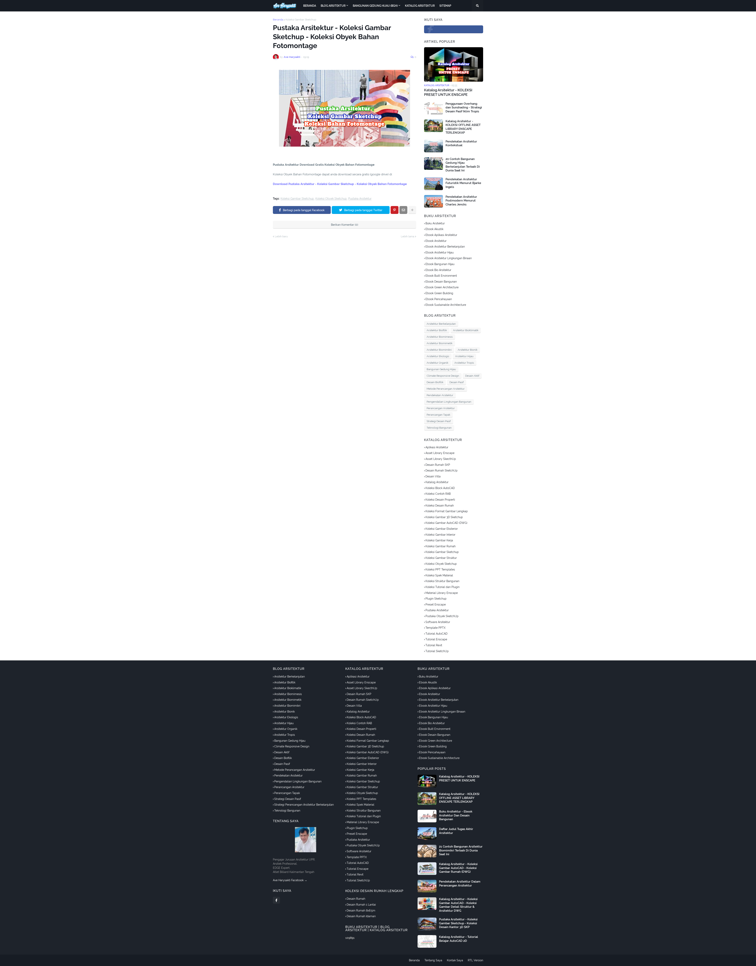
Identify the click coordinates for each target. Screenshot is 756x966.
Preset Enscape (435, 604)
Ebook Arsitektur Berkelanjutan (445, 246)
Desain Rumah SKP (437, 464)
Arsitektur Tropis (464, 362)
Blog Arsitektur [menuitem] (333, 5)
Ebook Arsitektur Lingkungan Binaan (448, 258)
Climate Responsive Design (443, 375)
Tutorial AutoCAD (436, 633)
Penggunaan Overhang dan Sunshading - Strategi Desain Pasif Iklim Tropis (464, 107)
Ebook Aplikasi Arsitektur (441, 235)
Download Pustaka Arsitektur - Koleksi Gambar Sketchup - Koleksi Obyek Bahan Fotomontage (340, 184)
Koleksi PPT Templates (440, 569)
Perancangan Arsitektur (441, 408)
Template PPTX (435, 627)
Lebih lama (407, 236)
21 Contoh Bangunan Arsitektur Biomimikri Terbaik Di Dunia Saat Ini (461, 850)
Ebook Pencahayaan (438, 299)
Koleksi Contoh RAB (438, 493)
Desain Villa (433, 476)
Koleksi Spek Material (439, 575)
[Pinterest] (394, 210)
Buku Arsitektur (435, 223)
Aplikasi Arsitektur (436, 447)
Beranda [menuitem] (309, 5)
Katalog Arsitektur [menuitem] (420, 5)
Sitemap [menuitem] (445, 5)
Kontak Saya (455, 960)
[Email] (403, 210)
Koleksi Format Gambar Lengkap (446, 511)
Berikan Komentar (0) (344, 224)
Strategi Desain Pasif (439, 421)
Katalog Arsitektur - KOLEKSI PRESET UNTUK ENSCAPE (448, 92)
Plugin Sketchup (436, 598)
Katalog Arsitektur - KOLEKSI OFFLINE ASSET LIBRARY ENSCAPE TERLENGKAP (463, 127)
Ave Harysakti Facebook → (290, 880)
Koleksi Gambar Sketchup (300, 19)
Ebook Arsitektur (436, 240)
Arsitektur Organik (437, 362)
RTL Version (475, 960)
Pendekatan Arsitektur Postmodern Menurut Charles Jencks (461, 200)
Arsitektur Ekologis (438, 356)
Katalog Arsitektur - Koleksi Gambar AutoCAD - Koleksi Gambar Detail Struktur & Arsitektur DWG (458, 904)
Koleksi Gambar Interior (440, 534)
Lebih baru (281, 236)
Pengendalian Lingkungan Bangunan (449, 401)
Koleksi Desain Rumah (439, 505)
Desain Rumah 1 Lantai (361, 904)
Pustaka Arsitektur (360, 198)
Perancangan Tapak (438, 414)
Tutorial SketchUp (437, 651)
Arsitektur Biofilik (437, 330)
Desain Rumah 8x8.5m (361, 910)
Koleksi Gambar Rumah (440, 546)
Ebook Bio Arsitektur (438, 270)
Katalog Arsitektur (436, 482)
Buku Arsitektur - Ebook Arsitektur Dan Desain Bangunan (455, 815)
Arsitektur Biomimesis (440, 336)
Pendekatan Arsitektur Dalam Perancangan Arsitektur (459, 883)
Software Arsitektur (437, 622)
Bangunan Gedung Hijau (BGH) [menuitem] (375, 5)
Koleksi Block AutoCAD (440, 488)
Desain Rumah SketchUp (441, 470)
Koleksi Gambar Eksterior (441, 528)
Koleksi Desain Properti (440, 499)
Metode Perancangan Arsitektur (446, 388)
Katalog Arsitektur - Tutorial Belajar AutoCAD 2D (458, 939)
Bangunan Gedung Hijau (441, 369)
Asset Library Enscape (439, 453)
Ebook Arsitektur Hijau (439, 252)
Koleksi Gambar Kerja (439, 540)
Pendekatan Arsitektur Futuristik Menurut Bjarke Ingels (463, 183)
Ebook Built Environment (441, 275)
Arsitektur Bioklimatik (465, 330)
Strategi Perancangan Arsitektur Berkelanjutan (304, 804)
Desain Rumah (356, 898)
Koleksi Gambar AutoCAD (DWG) (446, 522)
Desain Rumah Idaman (361, 916)
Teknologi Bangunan (439, 427)
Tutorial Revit (433, 645)
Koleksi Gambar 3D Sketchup (444, 517)
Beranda (278, 19)
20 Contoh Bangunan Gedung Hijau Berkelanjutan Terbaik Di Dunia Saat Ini (463, 164)
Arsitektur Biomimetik (439, 343)
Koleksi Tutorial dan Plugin (442, 587)
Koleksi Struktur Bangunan (442, 581)
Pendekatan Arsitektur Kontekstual (461, 143)
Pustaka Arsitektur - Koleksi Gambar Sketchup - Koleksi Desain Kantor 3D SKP (458, 923)
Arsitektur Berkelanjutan (441, 323)
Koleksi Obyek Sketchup (331, 198)
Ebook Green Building (439, 293)
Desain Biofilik (435, 382)
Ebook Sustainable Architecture (445, 304)
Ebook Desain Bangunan (441, 281)
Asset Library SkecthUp (440, 458)
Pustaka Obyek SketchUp (442, 616)
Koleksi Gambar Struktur (441, 557)
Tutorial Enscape (436, 639)
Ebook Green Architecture (442, 287)
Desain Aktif (472, 375)
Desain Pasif (456, 382)
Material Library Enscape (441, 592)
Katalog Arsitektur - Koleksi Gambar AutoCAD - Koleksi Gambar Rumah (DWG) (458, 868)
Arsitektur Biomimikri (439, 349)
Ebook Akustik (434, 229)
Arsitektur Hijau (464, 356)
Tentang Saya (433, 960)
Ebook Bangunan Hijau (439, 264)
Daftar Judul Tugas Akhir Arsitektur (456, 831)
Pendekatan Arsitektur (440, 395)
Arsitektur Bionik (467, 349)
